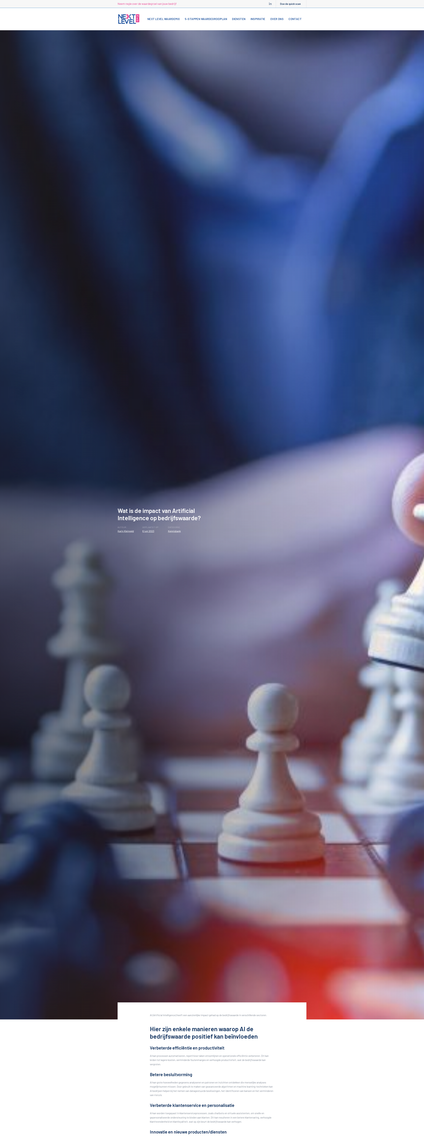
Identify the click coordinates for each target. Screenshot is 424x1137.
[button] (310, 19)
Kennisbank (174, 530)
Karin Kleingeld (126, 530)
